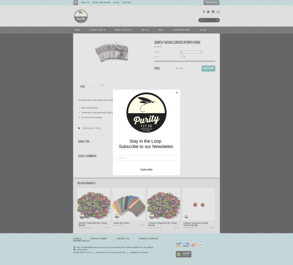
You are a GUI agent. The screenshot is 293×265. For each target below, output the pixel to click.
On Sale (145, 30)
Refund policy (81, 240)
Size (156, 52)
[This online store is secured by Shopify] (183, 257)
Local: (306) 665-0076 (101, 3)
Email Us (85, 3)
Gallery (203, 30)
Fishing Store (96, 30)
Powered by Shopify (139, 253)
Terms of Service (148, 238)
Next (145, 62)
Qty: (156, 57)
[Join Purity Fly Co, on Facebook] (204, 11)
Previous (80, 62)
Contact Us (122, 238)
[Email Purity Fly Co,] (218, 11)
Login (116, 3)
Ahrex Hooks (88, 128)
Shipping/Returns (181, 30)
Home (75, 3)
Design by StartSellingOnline (111, 253)
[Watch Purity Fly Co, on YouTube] (208, 11)
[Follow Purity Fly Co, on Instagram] (213, 11)
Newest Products (123, 30)
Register (126, 3)
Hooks (98, 128)
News (160, 30)
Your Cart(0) (211, 2)
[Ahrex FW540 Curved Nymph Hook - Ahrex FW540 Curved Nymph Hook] (112, 51)
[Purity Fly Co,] (81, 16)
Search (77, 238)
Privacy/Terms (98, 238)
